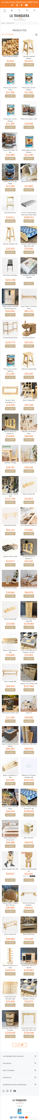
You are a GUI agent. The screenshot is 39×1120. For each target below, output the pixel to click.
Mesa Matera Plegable (10, 588)
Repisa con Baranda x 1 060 (10, 776)
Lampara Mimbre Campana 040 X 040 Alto (10, 904)
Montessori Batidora (29, 338)
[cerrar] (37, 10)
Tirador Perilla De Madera (10, 56)
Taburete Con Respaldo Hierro (29, 433)
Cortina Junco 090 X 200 (28, 744)
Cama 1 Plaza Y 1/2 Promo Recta (29, 307)
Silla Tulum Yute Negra (10, 275)
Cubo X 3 (29, 713)
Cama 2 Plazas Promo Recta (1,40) (10, 839)
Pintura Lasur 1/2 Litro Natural (28, 89)
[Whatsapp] (12, 5)
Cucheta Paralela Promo (10, 338)
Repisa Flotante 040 (29, 494)
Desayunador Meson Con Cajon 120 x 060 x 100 (28, 1029)
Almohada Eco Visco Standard (29, 276)
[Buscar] (19, 10)
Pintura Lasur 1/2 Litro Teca (10, 713)
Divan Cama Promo (28, 934)
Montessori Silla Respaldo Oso (29, 870)
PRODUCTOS (10, 23)
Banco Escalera (29, 838)
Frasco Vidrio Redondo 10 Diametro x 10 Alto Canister (29, 999)
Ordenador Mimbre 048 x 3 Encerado (10, 1029)
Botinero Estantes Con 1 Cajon (10, 967)
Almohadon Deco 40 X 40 (29, 181)
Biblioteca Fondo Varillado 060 (10, 495)
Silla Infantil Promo (10, 213)
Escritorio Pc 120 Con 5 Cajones (29, 967)
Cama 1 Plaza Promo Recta (29, 588)
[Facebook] (21, 5)
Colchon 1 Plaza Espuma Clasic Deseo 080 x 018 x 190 (28, 215)
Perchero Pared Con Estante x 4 (10, 433)
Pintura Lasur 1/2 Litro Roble (10, 89)
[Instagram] (17, 5)
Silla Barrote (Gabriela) (29, 463)
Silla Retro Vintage (10, 463)
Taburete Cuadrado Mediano (29, 57)
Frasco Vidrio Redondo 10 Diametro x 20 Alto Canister (29, 652)
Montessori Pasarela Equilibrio (29, 904)
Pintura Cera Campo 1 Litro (29, 119)
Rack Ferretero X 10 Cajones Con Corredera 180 (28, 683)
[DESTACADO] (10, 453)
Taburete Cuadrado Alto (10, 244)
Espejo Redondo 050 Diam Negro (10, 808)
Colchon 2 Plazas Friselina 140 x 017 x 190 (29, 808)
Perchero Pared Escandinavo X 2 (10, 401)
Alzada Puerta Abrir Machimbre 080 (10, 998)
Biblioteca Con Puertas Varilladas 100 (29, 776)
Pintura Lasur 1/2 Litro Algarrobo (10, 370)
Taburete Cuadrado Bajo (28, 369)
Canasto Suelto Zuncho (10, 556)
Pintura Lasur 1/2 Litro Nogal (10, 182)
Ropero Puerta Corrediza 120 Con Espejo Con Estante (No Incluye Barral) (10, 309)
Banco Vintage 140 (10, 934)
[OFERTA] (28, 859)
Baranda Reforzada (10, 525)
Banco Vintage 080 (10, 681)
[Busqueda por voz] (11, 10)
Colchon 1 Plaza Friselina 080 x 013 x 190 (28, 245)
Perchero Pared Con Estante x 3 (29, 558)
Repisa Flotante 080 (10, 619)
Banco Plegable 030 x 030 (10, 869)
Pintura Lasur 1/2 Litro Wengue (10, 120)
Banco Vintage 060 (29, 400)
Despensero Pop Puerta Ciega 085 (29, 620)
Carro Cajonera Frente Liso (29, 525)
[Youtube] (26, 5)
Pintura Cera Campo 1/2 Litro (10, 151)
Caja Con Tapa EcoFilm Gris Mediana (10, 745)
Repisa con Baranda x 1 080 (10, 651)
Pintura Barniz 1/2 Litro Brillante (29, 151)
